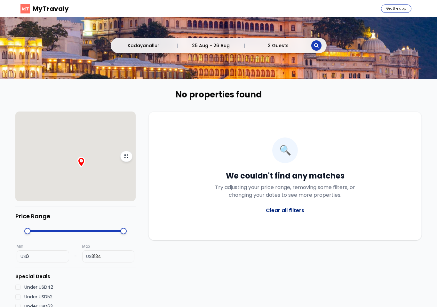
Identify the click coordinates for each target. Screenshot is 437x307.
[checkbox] (17, 287)
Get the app (396, 8)
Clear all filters (285, 210)
